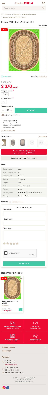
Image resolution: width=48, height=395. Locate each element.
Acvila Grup (43, 76)
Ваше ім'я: (7, 210)
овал (3, 102)
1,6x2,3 (4, 94)
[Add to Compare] (21, 278)
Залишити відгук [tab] (17, 202)
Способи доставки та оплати (23, 158)
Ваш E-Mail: (8, 219)
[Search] (43, 8)
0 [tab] (9, 202)
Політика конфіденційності (24, 381)
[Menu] (3, 3)
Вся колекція (43, 136)
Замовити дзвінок (11, 364)
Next (46, 143)
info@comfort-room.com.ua (14, 373)
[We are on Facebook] (7, 387)
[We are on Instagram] (4, 387)
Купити (30, 110)
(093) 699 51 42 (10, 363)
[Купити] (20, 309)
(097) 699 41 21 (10, 361)
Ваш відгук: (7, 228)
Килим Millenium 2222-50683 (10, 302)
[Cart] (43, 3)
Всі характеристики (8, 130)
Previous (2, 143)
